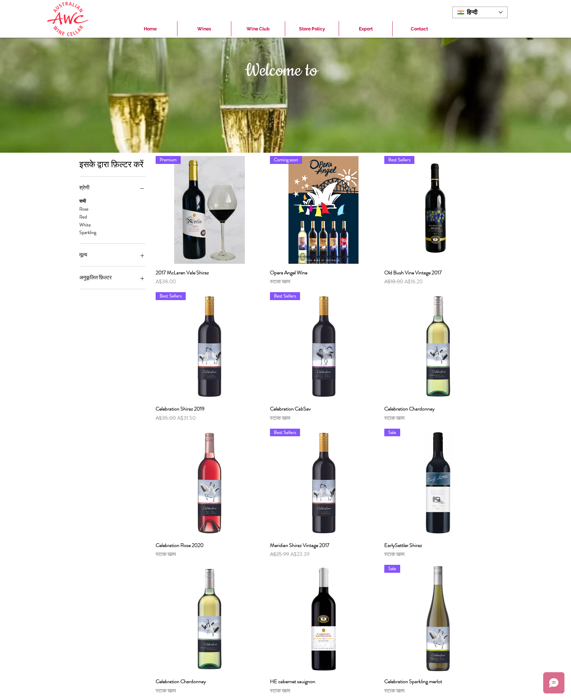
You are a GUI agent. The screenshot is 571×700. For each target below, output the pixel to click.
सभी (82, 201)
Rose (84, 209)
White (85, 224)
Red (83, 217)
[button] (204, 28)
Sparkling (87, 232)
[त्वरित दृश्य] (438, 346)
